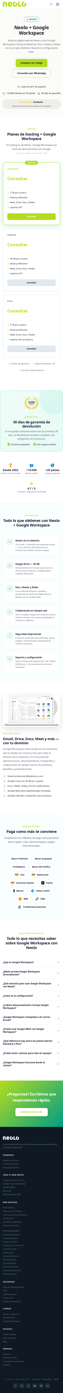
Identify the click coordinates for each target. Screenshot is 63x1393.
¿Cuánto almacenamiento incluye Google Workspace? (31, 1006)
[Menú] (57, 4)
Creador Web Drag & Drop (14, 1183)
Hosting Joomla (9, 1259)
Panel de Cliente (10, 1357)
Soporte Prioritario (11, 1225)
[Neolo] (14, 4)
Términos (36, 1379)
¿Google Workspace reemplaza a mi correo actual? (31, 1018)
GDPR (56, 1379)
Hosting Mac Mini (10, 1266)
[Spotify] (41, 1385)
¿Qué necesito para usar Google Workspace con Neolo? (31, 985)
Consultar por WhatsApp (31, 73)
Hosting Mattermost (12, 1270)
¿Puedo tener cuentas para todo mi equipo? (31, 1053)
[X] (28, 1385)
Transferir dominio (11, 1164)
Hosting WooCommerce (13, 1245)
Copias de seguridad (12, 1301)
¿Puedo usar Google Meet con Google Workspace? (31, 1030)
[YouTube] (34, 1385)
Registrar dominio (11, 1160)
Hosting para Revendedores (15, 1214)
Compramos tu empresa (13, 1361)
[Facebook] (15, 1385)
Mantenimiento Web (12, 1194)
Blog (5, 1341)
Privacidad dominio (11, 1167)
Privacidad (46, 1379)
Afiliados (6, 1364)
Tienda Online (9, 1187)
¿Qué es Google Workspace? (31, 962)
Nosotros (7, 1354)
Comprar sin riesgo (32, 62)
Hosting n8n (8, 1252)
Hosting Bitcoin (9, 1263)
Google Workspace (11, 1321)
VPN (5, 1290)
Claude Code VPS (10, 1241)
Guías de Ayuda (9, 1338)
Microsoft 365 (9, 1317)
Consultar (31, 282)
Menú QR (7, 1191)
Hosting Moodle (10, 1274)
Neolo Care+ (8, 1298)
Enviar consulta (9, 1334)
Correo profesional (11, 1314)
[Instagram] (21, 1385)
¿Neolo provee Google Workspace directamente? (31, 973)
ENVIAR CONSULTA (31, 1112)
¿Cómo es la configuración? (31, 995)
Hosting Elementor (11, 1256)
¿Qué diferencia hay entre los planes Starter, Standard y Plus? (31, 1042)
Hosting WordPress (11, 1234)
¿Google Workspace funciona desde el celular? (31, 1064)
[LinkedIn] (47, 1385)
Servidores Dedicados (12, 1222)
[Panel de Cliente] (51, 4)
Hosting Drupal (9, 1249)
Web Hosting (8, 1207)
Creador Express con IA (13, 1180)
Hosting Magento (10, 1238)
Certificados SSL (10, 1294)
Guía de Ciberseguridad (13, 1287)
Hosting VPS (8, 1218)
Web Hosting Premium (13, 1211)
